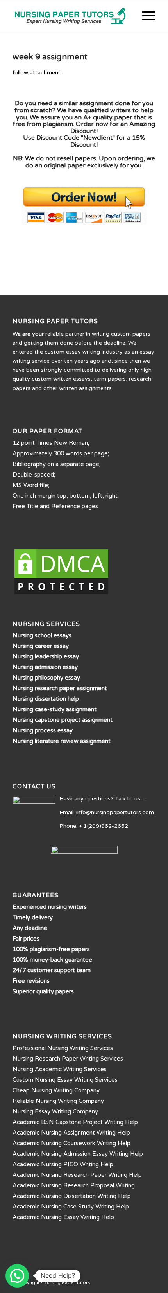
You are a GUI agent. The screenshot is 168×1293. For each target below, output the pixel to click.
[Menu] (144, 16)
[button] (17, 1276)
